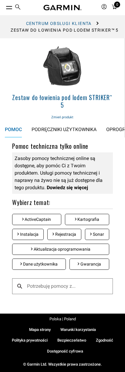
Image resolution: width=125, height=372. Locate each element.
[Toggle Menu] (3, 6)
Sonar (98, 234)
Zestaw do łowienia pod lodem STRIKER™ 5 (62, 101)
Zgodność (104, 340)
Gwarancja (90, 264)
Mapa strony (40, 329)
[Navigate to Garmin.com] (62, 7)
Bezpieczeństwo (71, 340)
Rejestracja (65, 234)
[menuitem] (17, 8)
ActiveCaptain (37, 219)
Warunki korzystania (78, 329)
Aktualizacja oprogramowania (61, 249)
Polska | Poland (62, 319)
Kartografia (87, 219)
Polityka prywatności (30, 340)
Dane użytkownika (40, 264)
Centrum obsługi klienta (59, 23)
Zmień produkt (62, 117)
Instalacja (29, 234)
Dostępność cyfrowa (65, 351)
